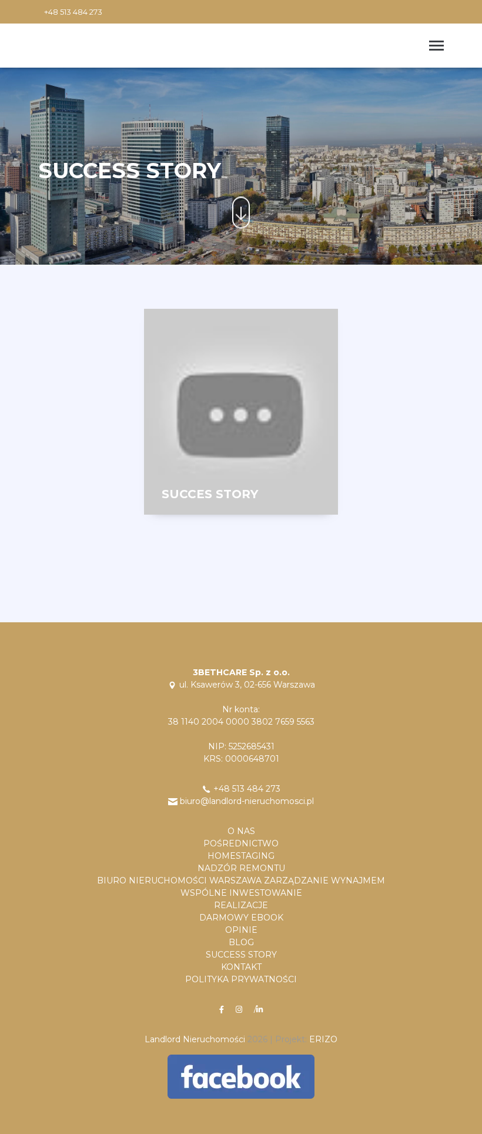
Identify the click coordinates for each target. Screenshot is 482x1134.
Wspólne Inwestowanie (241, 893)
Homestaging (241, 855)
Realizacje (241, 905)
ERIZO (323, 1039)
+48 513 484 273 (73, 11)
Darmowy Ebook (241, 917)
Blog (241, 942)
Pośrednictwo (241, 843)
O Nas (241, 831)
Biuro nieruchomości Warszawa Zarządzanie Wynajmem (241, 880)
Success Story (241, 954)
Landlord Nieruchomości (195, 1039)
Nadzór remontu (241, 868)
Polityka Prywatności (241, 979)
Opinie (241, 930)
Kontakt (241, 967)
